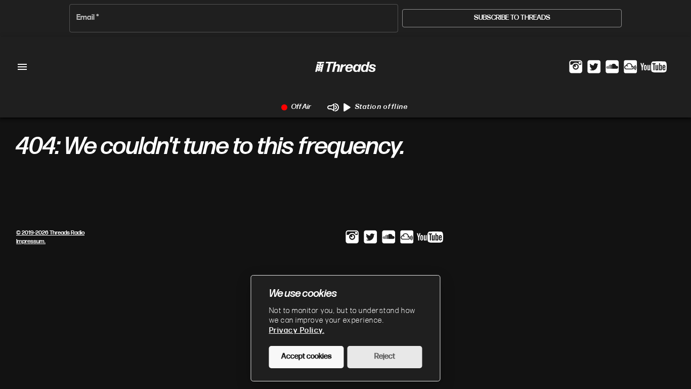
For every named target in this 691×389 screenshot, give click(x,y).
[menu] (22, 67)
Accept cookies (306, 357)
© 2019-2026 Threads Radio (50, 233)
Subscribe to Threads (512, 18)
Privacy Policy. (297, 331)
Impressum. (31, 242)
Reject (384, 357)
